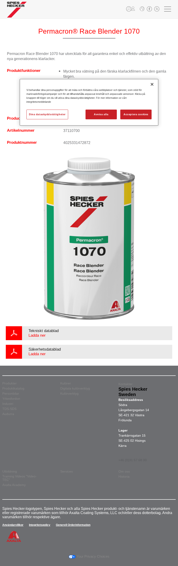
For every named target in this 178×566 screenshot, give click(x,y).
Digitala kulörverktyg (75, 388)
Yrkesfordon (11, 398)
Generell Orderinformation (73, 525)
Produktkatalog (13, 388)
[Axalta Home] (17, 13)
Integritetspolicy (39, 525)
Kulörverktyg (69, 393)
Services (66, 471)
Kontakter (125, 384)
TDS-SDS (9, 409)
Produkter (9, 383)
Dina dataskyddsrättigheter (47, 114)
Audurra (8, 414)
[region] (89, 102)
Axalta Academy (14, 485)
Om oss (124, 471)
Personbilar (10, 393)
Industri (7, 404)
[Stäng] (152, 84)
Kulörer (65, 383)
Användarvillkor (12, 525)
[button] (128, 9)
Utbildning (9, 471)
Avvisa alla (101, 114)
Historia (124, 476)
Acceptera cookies (136, 114)
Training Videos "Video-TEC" (19, 478)
